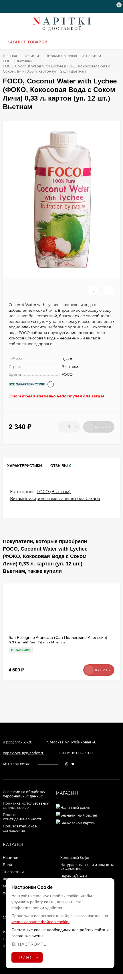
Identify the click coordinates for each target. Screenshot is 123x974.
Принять (27, 957)
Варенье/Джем (73, 876)
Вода (7, 865)
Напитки (31, 56)
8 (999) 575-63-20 (17, 742)
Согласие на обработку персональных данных (24, 794)
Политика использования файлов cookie (26, 805)
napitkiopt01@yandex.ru (23, 753)
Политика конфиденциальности (22, 817)
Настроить (32, 944)
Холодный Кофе (74, 857)
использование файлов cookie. (40, 921)
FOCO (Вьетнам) (17, 61)
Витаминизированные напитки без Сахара (55, 498)
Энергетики (13, 872)
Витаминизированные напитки (73, 56)
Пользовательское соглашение (20, 828)
